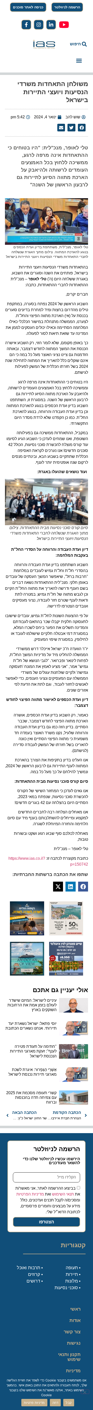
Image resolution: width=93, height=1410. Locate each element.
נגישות (74, 1343)
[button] (79, 60)
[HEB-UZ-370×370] (66, 933)
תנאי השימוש (63, 1194)
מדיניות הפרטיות (30, 1194)
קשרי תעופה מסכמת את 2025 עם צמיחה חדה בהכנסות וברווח (31, 1097)
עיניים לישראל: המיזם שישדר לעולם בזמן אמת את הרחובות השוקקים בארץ (32, 1005)
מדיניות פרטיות (73, 1373)
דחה (55, 1403)
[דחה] (85, 1392)
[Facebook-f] (26, 25)
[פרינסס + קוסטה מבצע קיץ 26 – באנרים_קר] (27, 933)
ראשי (75, 1309)
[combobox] (75, 44)
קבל (69, 1403)
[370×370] (66, 974)
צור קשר (72, 1331)
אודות (75, 1320)
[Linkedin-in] (51, 25)
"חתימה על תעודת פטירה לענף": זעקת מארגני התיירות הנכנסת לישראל (33, 1051)
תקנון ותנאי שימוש (69, 1357)
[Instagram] (39, 25)
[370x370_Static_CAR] (27, 974)
